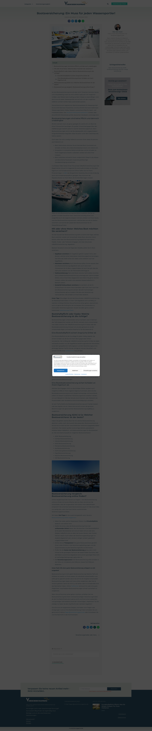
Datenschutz (77, 374)
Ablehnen (75, 370)
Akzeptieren (60, 370)
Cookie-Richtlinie (69, 374)
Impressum (84, 374)
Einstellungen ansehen (90, 370)
